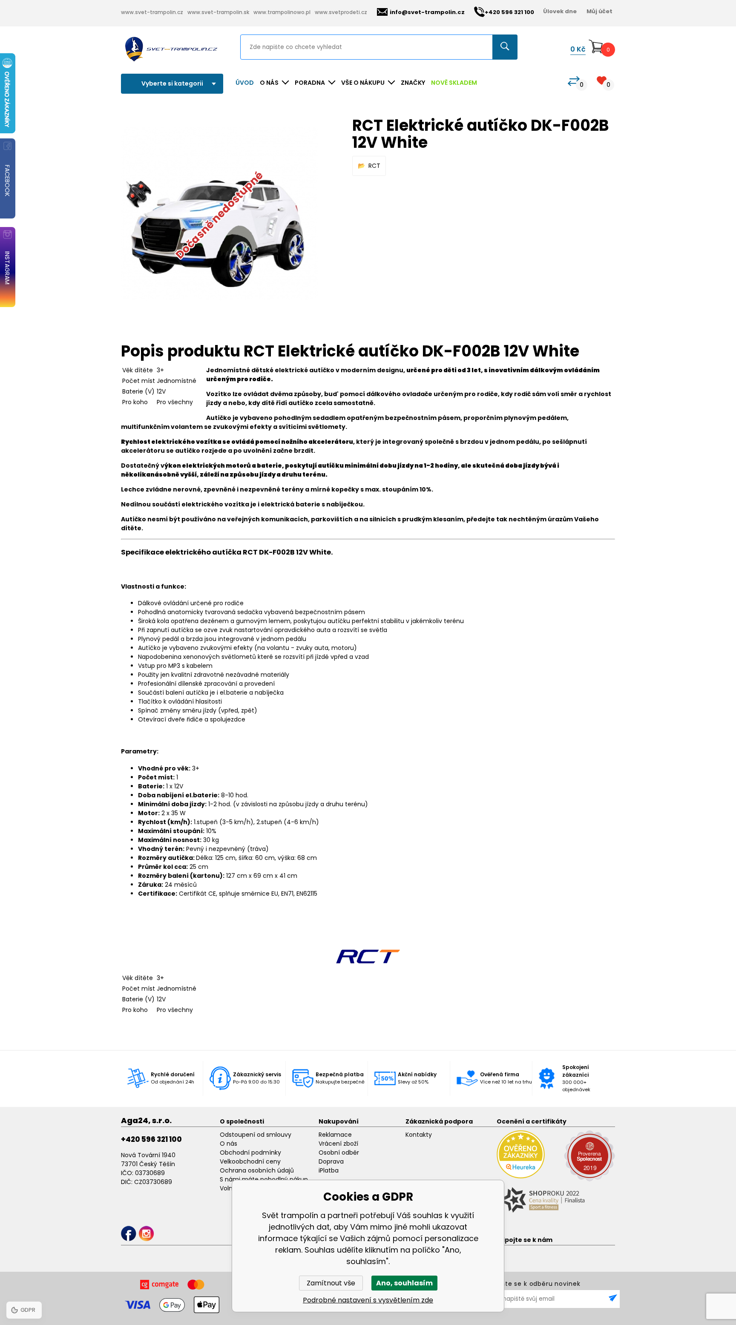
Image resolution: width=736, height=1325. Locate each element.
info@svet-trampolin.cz (427, 12)
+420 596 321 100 (151, 1139)
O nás (228, 1143)
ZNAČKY (413, 82)
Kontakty (418, 1134)
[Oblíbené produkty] (602, 80)
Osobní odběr (339, 1152)
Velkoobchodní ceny (250, 1161)
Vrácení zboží (338, 1143)
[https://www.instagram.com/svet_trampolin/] (146, 1234)
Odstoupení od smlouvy (255, 1134)
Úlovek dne (560, 11)
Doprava (331, 1161)
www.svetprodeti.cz (341, 12)
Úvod (245, 82)
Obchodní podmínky (250, 1152)
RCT (374, 165)
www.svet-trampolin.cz (152, 12)
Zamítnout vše (331, 1283)
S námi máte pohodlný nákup (264, 1179)
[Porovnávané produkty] (574, 81)
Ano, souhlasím (404, 1283)
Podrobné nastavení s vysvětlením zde (368, 1300)
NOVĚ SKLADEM (454, 82)
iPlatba (329, 1170)
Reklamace (335, 1134)
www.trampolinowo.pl (281, 12)
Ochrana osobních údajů (257, 1170)
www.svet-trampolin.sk (218, 12)
